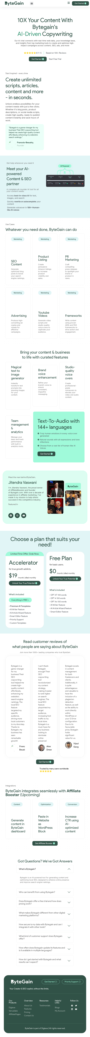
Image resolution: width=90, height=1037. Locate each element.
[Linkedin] (72, 1009)
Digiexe (44, 1028)
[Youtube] (23, 515)
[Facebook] (10, 515)
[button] (31, 3)
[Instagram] (17, 515)
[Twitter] (76, 1005)
